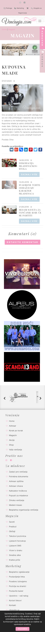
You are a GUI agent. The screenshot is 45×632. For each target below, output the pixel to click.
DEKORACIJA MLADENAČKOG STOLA (28, 165)
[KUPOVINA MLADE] (22, 98)
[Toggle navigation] (39, 21)
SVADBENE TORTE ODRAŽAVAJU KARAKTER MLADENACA (29, 189)
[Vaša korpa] (27, 8)
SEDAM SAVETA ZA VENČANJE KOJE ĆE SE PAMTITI (30, 212)
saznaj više (29, 174)
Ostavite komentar (22, 242)
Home (4, 29)
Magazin (11, 29)
